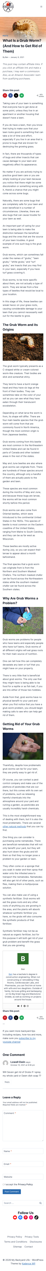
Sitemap (17, 1246)
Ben (6, 57)
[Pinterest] (25, 1006)
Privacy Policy (25, 1184)
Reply (7, 1082)
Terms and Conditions (15, 1241)
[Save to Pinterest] (5, 95)
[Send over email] (21, 95)
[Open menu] (41, 6)
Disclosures (36, 1241)
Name (8, 1151)
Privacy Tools (32, 1236)
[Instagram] (28, 1006)
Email (7, 1164)
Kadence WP (28, 1263)
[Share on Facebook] (10, 95)
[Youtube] (18, 1006)
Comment (10, 1113)
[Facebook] (21, 1006)
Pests (5, 36)
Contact (28, 1246)
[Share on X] (16, 95)
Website (8, 1177)
